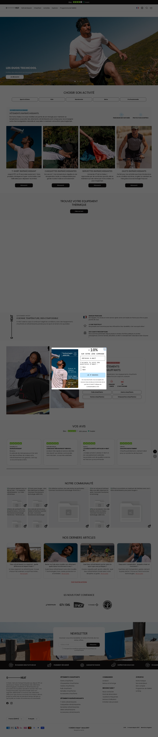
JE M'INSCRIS (92, 375)
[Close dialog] (105, 349)
